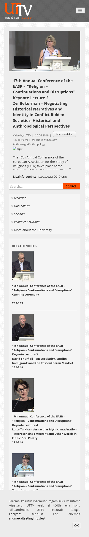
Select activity (64, 134)
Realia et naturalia (27, 222)
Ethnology (21, 144)
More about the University (33, 230)
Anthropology (37, 144)
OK (76, 525)
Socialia (38, 140)
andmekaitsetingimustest (27, 518)
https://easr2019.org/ (52, 176)
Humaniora (22, 206)
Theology (51, 140)
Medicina (20, 198)
